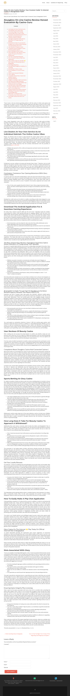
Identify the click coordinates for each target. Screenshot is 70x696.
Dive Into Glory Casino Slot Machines (17, 85)
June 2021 (55, 108)
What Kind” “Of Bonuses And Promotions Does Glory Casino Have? (17, 94)
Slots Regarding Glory (13, 64)
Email (5, 664)
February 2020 (56, 110)
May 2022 (55, 94)
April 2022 (55, 97)
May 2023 (55, 62)
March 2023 (56, 68)
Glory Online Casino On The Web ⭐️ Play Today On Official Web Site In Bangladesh (16, 62)
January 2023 (56, 73)
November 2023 (57, 54)
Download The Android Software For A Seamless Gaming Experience (17, 35)
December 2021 (57, 102)
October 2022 (56, 81)
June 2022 (55, 92)
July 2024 (55, 33)
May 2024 (55, 38)
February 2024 (56, 46)
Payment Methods (12, 78)
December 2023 (57, 52)
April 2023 (55, 65)
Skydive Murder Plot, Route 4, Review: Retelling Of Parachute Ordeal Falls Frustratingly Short (17, 91)
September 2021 (57, 105)
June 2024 (55, 36)
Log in (54, 121)
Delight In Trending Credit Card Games (17, 80)
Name (5, 661)
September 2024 (57, 28)
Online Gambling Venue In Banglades (13, 633)
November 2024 (57, 22)
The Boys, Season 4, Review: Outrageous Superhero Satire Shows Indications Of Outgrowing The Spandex (16, 39)
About (47, 2)
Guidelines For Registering (57, 2)
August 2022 (56, 86)
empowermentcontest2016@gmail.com (34, 680)
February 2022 (56, 100)
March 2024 (56, 44)
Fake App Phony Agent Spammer (16, 81)
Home (43, 2)
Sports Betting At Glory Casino (15, 51)
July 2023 (55, 57)
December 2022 (57, 76)
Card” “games (11, 74)
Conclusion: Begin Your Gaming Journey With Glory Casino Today (16, 32)
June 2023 (55, 60)
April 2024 (55, 41)
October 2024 (56, 25)
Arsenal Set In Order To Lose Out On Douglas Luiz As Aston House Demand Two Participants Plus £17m (17, 44)
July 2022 (55, 89)
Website (6, 667)
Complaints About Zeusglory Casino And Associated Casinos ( (16, 49)
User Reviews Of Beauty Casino (15, 47)
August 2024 (56, 30)
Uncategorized (18, 628)
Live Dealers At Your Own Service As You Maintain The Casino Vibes (16, 29)
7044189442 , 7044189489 (55, 680)
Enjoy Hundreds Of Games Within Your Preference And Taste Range (17, 83)
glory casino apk (15, 145)
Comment (6, 644)
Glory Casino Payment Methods (15, 73)
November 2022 (57, 78)
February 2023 (56, 70)
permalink (31, 628)
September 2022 (57, 84)
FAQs (65, 2)
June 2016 (55, 113)
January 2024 (56, 49)
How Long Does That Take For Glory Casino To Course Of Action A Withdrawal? (16, 54)
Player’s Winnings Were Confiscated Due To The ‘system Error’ (16, 87)
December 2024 (57, 20)
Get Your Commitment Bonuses (15, 56)
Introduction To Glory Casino (15, 69)
